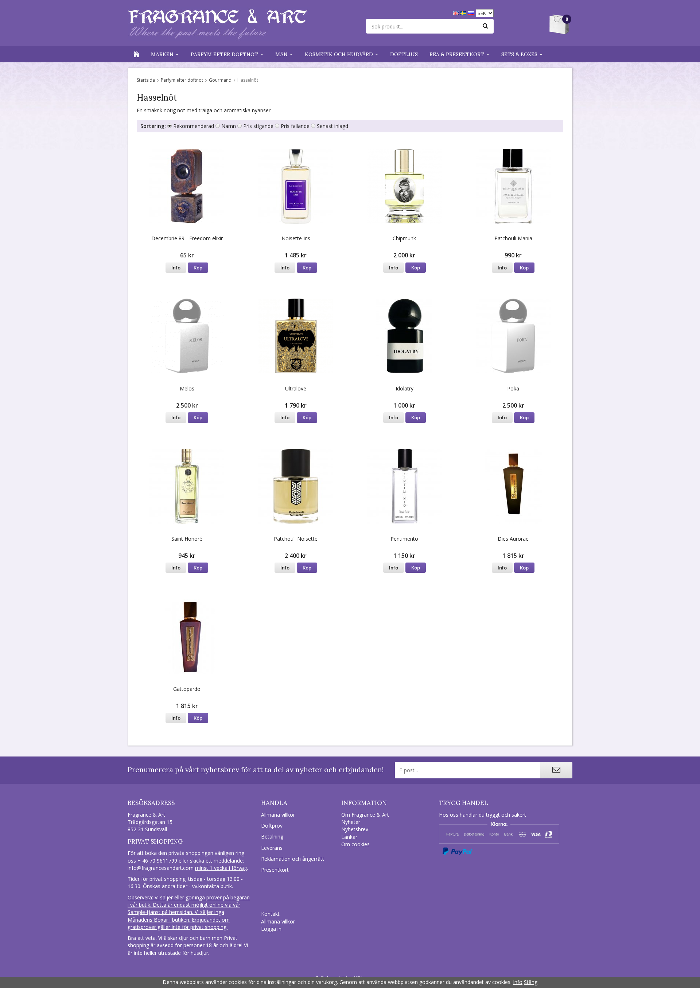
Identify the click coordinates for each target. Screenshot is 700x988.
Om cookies (355, 844)
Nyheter (350, 821)
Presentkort (275, 869)
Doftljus (404, 54)
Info (175, 267)
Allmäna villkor (278, 814)
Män (281, 54)
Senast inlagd (332, 125)
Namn (228, 125)
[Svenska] (464, 12)
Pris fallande (295, 125)
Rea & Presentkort (456, 54)
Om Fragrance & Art (365, 814)
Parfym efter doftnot (224, 54)
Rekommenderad (193, 125)
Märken (162, 54)
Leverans (272, 847)
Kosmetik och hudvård (339, 54)
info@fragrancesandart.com (161, 867)
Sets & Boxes (519, 54)
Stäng (530, 982)
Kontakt (270, 913)
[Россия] (472, 12)
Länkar (349, 836)
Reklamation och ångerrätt (292, 858)
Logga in (271, 928)
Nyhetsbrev (354, 829)
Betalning (272, 836)
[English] (456, 12)
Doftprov (272, 825)
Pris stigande (258, 125)
